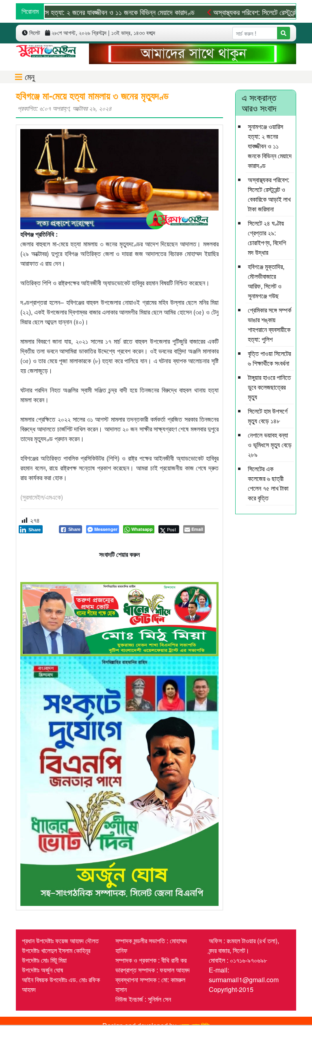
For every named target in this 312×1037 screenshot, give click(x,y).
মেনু (28, 76)
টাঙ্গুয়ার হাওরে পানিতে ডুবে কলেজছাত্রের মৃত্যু (269, 387)
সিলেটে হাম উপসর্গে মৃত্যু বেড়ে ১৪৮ (268, 415)
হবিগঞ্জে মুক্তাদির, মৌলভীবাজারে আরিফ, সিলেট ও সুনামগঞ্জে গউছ (266, 281)
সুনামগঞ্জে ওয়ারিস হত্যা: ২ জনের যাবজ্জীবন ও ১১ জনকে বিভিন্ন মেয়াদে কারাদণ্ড (270, 146)
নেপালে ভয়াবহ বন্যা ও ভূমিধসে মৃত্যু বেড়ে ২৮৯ (270, 444)
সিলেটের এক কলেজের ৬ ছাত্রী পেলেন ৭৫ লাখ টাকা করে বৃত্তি (268, 483)
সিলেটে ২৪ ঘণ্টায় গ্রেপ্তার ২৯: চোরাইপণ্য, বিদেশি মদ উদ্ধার (267, 237)
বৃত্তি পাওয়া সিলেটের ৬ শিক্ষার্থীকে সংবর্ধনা (269, 358)
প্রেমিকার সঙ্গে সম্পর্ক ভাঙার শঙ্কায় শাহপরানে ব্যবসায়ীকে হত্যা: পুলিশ (269, 324)
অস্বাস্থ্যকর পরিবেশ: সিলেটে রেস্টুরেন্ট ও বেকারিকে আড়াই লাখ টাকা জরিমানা (269, 194)
